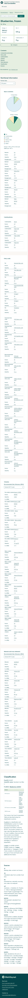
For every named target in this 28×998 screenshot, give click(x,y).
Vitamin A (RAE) (17, 492)
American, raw (14, 69)
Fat (14, 152)
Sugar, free (16, 242)
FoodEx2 (6, 822)
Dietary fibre (16, 171)
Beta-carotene (18, 520)
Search (21, 16)
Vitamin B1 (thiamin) (18, 552)
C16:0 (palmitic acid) (18, 336)
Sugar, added (17, 235)
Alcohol (15, 189)
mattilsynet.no (5, 989)
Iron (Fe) (16, 720)
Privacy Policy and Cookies (8, 987)
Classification (4, 64)
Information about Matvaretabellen (9, 985)
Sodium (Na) (17, 680)
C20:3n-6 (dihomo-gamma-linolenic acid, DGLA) (18, 410)
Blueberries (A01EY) (15, 787)
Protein (15, 180)
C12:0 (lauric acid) (18, 319)
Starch (15, 221)
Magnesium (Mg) (17, 699)
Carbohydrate (17, 161)
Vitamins (3, 58)
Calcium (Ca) (17, 671)
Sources (3, 65)
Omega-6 (16, 301)
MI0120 (15, 664)
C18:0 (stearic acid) (18, 344)
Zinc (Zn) (16, 730)
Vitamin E (16, 538)
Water (15, 199)
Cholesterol (16, 307)
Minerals (3, 60)
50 (14, 192)
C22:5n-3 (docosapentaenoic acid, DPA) (18, 453)
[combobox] (9, 16)
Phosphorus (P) (17, 708)
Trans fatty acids (17, 270)
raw (10, 69)
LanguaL (6, 845)
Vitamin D (16, 529)
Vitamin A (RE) (17, 501)
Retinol (16, 510)
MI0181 (15, 164)
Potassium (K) (17, 689)
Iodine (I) (16, 758)
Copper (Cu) (16, 748)
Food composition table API (8, 983)
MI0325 (15, 494)
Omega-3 (16, 294)
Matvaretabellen (10, 3)
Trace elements (4, 62)
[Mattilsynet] (9, 977)
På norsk (4, 6)
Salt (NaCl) (16, 662)
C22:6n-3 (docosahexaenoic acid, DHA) (18, 465)
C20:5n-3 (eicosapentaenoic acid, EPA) (18, 442)
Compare (15, 45)
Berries (11, 12)
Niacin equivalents (18, 586)
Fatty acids (3, 54)
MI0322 (15, 504)
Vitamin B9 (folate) (18, 609)
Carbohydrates (4, 56)
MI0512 (15, 231)
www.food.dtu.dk (13, 895)
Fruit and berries (4, 12)
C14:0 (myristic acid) (18, 327)
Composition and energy (7, 53)
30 (14, 265)
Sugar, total (16, 228)
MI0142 (15, 201)
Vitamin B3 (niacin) (18, 575)
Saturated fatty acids (18, 263)
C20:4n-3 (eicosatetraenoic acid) (18, 421)
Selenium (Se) (17, 739)
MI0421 (15, 588)
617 (14, 154)
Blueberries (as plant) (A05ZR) (21, 794)
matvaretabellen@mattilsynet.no (9, 995)
